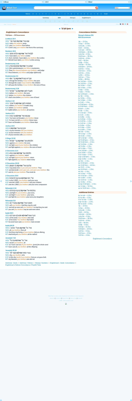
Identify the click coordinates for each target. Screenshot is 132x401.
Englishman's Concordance (102, 238)
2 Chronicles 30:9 (11, 176)
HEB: (7, 41)
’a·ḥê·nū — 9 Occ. (84, 58)
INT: (6, 47)
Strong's (9, 24)
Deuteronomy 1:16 (12, 64)
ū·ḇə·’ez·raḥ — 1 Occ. (85, 202)
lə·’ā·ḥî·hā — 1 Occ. (85, 121)
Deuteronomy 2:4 (11, 76)
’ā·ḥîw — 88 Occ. (84, 79)
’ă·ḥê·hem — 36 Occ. (85, 56)
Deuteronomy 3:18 (12, 88)
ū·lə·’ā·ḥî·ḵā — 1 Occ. (85, 150)
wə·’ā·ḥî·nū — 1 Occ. (85, 180)
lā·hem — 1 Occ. (84, 108)
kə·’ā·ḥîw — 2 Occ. (84, 98)
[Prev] (2, 185)
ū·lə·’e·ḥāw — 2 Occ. (85, 154)
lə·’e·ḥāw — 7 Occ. (84, 129)
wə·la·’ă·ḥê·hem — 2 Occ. (87, 188)
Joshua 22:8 (9, 126)
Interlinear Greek (11, 263)
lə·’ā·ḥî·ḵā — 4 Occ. (85, 119)
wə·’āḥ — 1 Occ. (84, 171)
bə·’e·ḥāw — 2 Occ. (85, 87)
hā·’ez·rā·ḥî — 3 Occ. (85, 204)
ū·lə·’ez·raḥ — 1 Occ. (85, 199)
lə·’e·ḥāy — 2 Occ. (84, 127)
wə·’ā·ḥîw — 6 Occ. (85, 182)
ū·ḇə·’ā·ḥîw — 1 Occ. (85, 159)
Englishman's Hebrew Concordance (17, 265)
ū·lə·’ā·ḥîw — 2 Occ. (85, 152)
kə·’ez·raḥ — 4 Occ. (85, 195)
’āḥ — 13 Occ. (83, 41)
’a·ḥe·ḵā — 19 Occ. (84, 50)
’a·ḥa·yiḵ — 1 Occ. (84, 46)
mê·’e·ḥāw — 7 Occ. (85, 148)
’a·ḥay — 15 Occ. (84, 43)
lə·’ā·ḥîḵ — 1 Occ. (84, 117)
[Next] (129, 185)
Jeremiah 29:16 (11, 250)
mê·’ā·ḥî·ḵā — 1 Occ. (85, 144)
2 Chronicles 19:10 (12, 163)
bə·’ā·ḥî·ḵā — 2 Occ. (85, 81)
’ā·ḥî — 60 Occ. (83, 60)
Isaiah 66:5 (9, 213)
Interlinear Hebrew (26, 263)
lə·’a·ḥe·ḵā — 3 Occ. (85, 113)
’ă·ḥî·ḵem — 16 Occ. (85, 67)
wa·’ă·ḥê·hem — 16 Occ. (86, 165)
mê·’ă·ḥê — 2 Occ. (84, 136)
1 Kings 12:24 (10, 138)
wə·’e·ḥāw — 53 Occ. (85, 186)
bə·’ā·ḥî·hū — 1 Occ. (85, 83)
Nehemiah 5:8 (10, 200)
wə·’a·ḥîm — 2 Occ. (85, 177)
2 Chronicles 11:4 (11, 151)
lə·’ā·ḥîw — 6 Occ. (84, 125)
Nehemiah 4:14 (10, 188)
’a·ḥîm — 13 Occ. (84, 75)
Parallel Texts (36, 265)
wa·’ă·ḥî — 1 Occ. (84, 167)
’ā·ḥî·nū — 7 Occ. (84, 77)
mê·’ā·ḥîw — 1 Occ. (85, 146)
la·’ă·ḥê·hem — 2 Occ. (86, 106)
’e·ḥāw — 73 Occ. (84, 92)
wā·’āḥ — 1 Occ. (84, 161)
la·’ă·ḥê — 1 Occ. (84, 102)
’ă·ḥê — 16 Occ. (83, 48)
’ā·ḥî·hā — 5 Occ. (84, 69)
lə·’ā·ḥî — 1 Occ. (84, 115)
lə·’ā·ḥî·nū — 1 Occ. (85, 123)
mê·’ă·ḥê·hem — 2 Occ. (86, 142)
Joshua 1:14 (9, 101)
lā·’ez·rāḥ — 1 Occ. (84, 197)
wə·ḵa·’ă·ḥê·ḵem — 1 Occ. (87, 184)
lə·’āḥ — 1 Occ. (83, 110)
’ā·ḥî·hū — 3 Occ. (84, 73)
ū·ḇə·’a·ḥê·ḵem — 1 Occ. (86, 157)
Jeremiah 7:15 (10, 238)
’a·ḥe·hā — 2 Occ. (84, 54)
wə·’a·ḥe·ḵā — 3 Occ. (85, 175)
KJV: (7, 45)
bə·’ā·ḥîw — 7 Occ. (84, 85)
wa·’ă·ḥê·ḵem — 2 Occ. (86, 163)
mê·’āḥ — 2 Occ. (84, 131)
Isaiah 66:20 (9, 225)
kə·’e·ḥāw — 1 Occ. (85, 100)
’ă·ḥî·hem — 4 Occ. (84, 71)
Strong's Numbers (41, 263)
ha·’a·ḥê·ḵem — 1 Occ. (86, 94)
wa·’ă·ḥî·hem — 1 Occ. (86, 169)
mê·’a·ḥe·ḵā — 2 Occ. (85, 138)
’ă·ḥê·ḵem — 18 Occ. (85, 52)
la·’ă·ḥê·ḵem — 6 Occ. (86, 104)
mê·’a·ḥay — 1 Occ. (85, 134)
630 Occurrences (84, 37)
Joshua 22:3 (9, 113)
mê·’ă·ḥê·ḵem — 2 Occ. (86, 140)
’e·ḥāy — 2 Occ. (83, 90)
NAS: (7, 43)
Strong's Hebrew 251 (86, 35)
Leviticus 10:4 (10, 39)
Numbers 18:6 (10, 51)
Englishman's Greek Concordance (62, 263)
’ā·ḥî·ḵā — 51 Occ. (84, 64)
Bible (5, 24)
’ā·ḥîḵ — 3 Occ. (83, 62)
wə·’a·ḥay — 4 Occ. (85, 173)
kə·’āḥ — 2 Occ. (83, 96)
